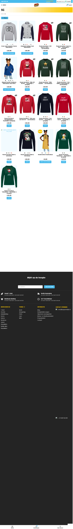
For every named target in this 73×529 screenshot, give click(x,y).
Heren (2, 316)
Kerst (20, 310)
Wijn (20, 318)
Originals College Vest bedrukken (27, 46)
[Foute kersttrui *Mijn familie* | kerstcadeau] (45, 68)
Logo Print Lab (4, 1)
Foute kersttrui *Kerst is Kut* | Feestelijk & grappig (63, 47)
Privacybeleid (41, 318)
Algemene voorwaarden (44, 314)
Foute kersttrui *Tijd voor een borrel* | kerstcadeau (27, 119)
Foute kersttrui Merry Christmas (27, 155)
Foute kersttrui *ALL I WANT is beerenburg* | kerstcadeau (63, 83)
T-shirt (3, 310)
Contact (39, 320)
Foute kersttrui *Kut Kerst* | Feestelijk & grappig (63, 119)
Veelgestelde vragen (43, 312)
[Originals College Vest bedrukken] (27, 32)
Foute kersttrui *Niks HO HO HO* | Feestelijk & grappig (27, 83)
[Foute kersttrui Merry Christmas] (27, 140)
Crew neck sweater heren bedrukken (9, 46)
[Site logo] (36, 5)
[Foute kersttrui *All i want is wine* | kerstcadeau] (45, 32)
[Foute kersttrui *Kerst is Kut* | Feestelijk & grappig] (64, 32)
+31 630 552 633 (63, 418)
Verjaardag (22, 312)
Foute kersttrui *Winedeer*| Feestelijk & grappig (9, 192)
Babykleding (4, 314)
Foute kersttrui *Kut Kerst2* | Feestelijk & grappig (45, 119)
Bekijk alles (4, 326)
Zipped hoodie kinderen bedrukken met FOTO (9, 82)
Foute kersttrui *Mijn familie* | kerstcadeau (45, 82)
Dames (3, 318)
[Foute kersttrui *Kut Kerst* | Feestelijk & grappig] (64, 104)
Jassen (3, 322)
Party (20, 314)
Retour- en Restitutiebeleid (45, 316)
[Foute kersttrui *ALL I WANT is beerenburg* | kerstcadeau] (64, 68)
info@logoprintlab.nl (64, 309)
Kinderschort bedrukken (45, 154)
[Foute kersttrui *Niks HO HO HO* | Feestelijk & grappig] (27, 68)
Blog (38, 310)
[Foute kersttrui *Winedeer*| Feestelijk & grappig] (9, 176)
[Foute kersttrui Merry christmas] (9, 140)
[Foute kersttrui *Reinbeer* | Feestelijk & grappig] (64, 140)
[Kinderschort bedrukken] (45, 140)
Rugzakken (4, 324)
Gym (20, 316)
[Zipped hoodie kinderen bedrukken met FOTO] (9, 68)
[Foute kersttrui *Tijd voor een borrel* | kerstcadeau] (27, 104)
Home (2, 13)
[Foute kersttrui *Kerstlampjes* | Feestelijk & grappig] (9, 104)
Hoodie (3, 312)
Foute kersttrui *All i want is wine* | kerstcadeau (45, 47)
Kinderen (3, 320)
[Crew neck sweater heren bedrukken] (9, 32)
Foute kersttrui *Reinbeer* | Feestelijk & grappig (63, 156)
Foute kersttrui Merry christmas (9, 155)
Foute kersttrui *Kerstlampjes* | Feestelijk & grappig (9, 119)
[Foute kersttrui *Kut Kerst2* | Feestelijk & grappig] (45, 104)
